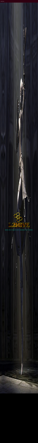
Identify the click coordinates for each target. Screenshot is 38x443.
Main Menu (2, 1)
